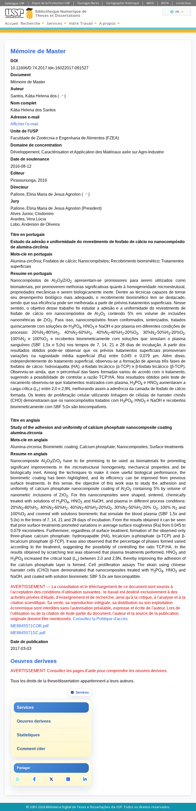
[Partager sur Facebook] (34, 779)
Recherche (30, 23)
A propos (107, 23)
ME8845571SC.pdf (27, 633)
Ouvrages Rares (88, 3)
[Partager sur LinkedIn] (85, 779)
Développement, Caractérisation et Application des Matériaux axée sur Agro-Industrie (87, 152)
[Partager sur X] (51, 779)
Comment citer (31, 749)
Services (54, 23)
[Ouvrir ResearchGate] (68, 779)
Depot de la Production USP (51, 3)
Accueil (11, 23)
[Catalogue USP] (61, 95)
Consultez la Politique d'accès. (100, 619)
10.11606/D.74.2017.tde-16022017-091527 (49, 68)
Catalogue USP (14, 3)
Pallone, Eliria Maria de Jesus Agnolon (45, 194)
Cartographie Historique (122, 3)
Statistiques (28, 735)
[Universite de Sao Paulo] (14, 13)
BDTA (165, 3)
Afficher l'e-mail (24, 124)
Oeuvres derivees (34, 721)
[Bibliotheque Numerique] (29, 13)
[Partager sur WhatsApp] (17, 779)
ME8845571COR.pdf (29, 626)
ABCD (150, 3)
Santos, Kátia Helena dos (33, 96)
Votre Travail (81, 23)
